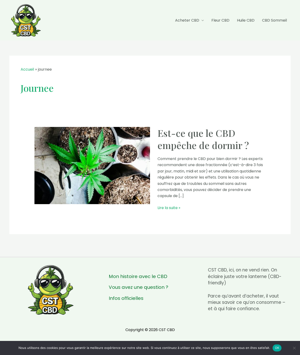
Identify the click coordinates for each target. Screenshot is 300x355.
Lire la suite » (169, 208)
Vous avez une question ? (138, 287)
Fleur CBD (220, 20)
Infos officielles (126, 298)
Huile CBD (246, 20)
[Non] (294, 348)
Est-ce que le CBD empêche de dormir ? (203, 139)
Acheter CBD (187, 20)
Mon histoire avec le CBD (138, 276)
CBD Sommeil (274, 20)
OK (277, 348)
